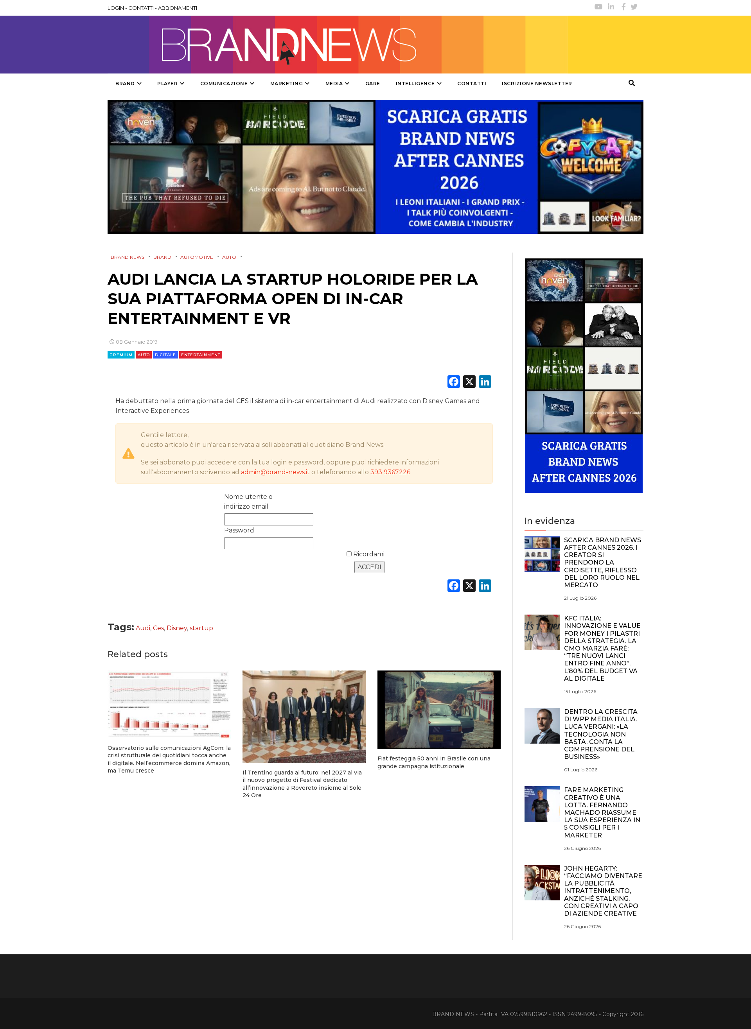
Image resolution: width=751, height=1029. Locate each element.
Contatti (471, 83)
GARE (372, 83)
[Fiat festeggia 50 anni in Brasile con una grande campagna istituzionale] (439, 709)
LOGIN (116, 8)
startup (201, 628)
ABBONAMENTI (177, 8)
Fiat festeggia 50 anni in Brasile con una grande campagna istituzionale (433, 762)
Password (239, 530)
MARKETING (286, 83)
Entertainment (200, 354)
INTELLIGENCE (415, 83)
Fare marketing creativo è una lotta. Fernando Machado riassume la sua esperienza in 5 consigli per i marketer (602, 812)
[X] (469, 382)
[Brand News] (338, 45)
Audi (143, 628)
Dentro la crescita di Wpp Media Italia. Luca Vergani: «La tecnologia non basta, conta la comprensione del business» (601, 734)
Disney (177, 628)
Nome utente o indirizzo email (248, 501)
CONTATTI (141, 8)
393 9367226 (390, 472)
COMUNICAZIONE (224, 83)
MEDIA (334, 83)
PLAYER (167, 83)
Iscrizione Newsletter (537, 83)
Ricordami (368, 554)
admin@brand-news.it (275, 472)
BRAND (125, 83)
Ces (158, 628)
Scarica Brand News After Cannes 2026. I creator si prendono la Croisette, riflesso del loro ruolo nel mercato (602, 562)
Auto (144, 354)
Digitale (165, 354)
